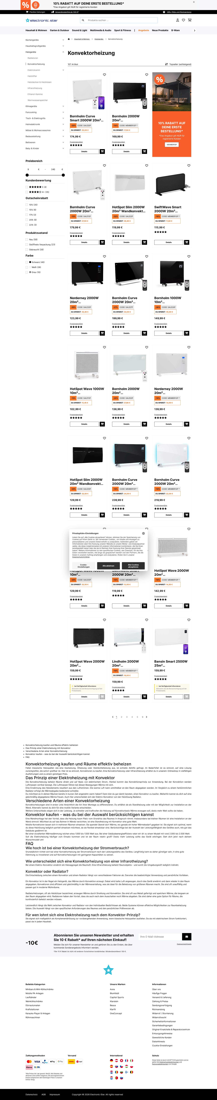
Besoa (113, 1005)
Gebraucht (36, 249)
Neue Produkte (160, 30)
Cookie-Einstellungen (162, 1045)
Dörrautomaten (33, 1005)
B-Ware (175, 30)
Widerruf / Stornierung (162, 1013)
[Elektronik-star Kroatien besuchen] (111, 1072)
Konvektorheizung (36, 64)
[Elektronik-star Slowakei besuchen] (116, 1066)
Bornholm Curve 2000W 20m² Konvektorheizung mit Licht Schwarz (129, 482)
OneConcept (116, 1013)
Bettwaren (30, 142)
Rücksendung (158, 1009)
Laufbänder (31, 997)
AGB (44, 1094)
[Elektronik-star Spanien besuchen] (111, 1066)
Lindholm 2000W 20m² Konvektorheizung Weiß (126, 663)
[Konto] (177, 20)
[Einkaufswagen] (189, 20)
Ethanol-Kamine (35, 94)
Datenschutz (32, 1094)
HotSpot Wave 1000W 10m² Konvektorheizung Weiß (87, 391)
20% (33, 220)
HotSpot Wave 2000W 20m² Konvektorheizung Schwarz (87, 663)
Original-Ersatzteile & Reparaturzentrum (171, 1029)
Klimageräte (31, 106)
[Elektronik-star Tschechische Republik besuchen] (121, 1066)
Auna (112, 989)
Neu (33, 239)
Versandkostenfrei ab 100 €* (67, 12)
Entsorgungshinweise (162, 1033)
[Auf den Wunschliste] (104, 74)
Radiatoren (33, 58)
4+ (45, 192)
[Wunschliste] (183, 20)
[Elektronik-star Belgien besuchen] (131, 1072)
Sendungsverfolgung (162, 1005)
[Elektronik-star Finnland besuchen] (126, 1072)
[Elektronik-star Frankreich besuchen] (126, 1060)
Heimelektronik (33, 124)
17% (32, 215)
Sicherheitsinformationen (164, 1021)
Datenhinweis (158, 1041)
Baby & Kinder (32, 148)
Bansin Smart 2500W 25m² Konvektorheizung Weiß (170, 663)
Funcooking (31, 112)
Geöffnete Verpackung (42, 244)
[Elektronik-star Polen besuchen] (131, 1066)
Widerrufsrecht (159, 1017)
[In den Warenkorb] (102, 151)
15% (32, 210)
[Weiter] (194, 30)
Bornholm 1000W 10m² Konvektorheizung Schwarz (168, 300)
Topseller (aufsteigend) (180, 64)
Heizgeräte (31, 52)
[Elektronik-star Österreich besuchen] (116, 1060)
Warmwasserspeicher (38, 100)
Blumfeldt (114, 993)
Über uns (156, 989)
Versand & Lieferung (161, 997)
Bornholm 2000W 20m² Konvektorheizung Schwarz (126, 118)
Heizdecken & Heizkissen (39, 82)
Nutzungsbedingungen (160, 1064)
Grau (36, 272)
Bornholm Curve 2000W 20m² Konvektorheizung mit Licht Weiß (171, 482)
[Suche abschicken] (83, 20)
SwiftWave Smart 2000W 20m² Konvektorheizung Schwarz (168, 209)
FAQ (27, 757)
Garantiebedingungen (162, 1025)
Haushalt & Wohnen (82, 39)
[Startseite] (71, 39)
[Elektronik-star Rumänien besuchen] (116, 1072)
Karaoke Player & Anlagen (38, 1013)
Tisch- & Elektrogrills (35, 118)
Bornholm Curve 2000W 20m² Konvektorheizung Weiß (84, 209)
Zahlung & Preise (160, 1001)
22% (33, 225)
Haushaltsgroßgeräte (36, 46)
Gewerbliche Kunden (162, 1037)
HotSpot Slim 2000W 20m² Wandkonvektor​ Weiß (129, 209)
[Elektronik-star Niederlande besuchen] (111, 1077)
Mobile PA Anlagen (34, 993)
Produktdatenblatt (76, 142)
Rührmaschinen (33, 1017)
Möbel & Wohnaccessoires (38, 130)
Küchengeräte (32, 40)
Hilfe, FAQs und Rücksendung (179, 12)
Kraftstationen (32, 1009)
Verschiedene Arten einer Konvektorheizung (46, 751)
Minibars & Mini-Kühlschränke (39, 989)
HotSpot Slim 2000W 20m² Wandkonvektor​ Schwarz (87, 482)
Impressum (55, 1094)
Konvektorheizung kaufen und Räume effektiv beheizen (52, 745)
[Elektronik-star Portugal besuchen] (116, 1077)
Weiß (36, 267)
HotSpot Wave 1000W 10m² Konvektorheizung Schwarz (87, 573)
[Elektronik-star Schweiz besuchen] (121, 1060)
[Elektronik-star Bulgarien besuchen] (121, 1072)
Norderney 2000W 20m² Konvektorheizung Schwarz (84, 300)
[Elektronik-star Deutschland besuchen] (111, 1060)
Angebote (143, 30)
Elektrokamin (34, 70)
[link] (87, 91)
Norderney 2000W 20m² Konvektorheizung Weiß (168, 391)
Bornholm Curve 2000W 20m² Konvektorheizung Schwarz (126, 300)
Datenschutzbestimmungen (169, 1062)
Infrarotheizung (35, 88)
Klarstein (114, 1001)
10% (33, 205)
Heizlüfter (32, 76)
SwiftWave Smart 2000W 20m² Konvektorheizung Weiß (126, 573)
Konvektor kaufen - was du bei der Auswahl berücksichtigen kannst (58, 754)
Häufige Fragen (159, 993)
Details (84, 151)
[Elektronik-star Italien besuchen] (131, 1060)
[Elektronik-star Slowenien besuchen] (121, 1077)
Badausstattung (33, 136)
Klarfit (113, 1009)
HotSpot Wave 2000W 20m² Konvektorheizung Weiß (171, 573)
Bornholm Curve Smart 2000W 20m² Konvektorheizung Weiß (85, 118)
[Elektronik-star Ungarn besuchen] (126, 1066)
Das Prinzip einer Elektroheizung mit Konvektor (48, 748)
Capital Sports (117, 997)
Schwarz (38, 262)
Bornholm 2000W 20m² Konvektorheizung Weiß (126, 391)
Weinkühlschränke (34, 1001)
